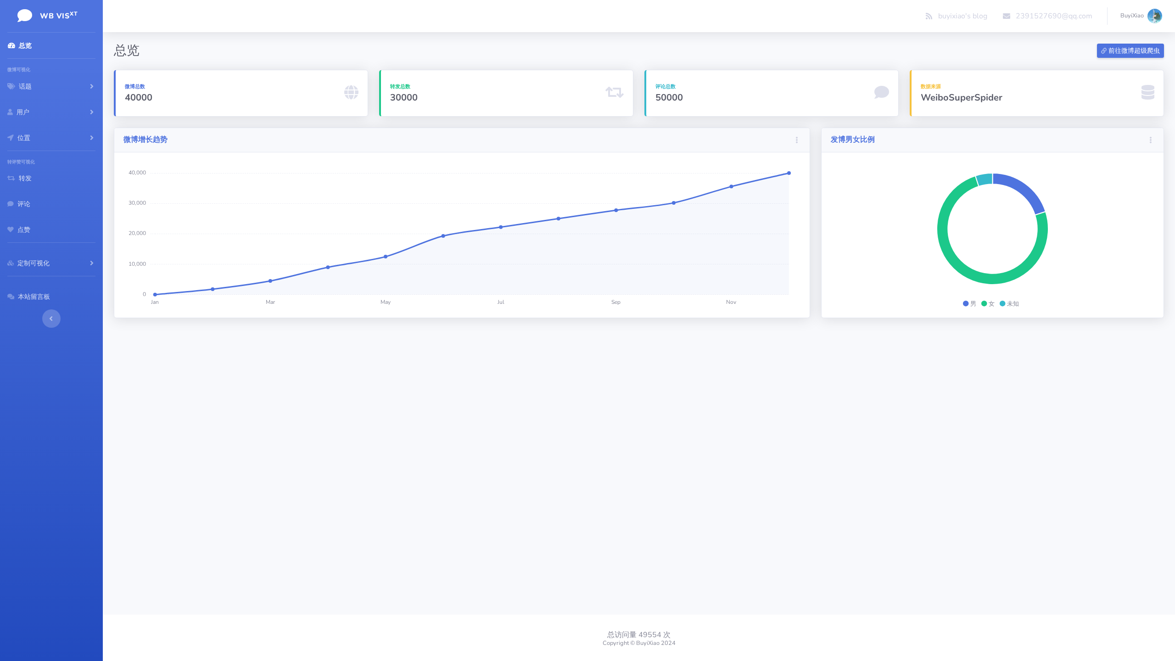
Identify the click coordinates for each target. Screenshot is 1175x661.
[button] (797, 140)
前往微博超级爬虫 (1133, 50)
